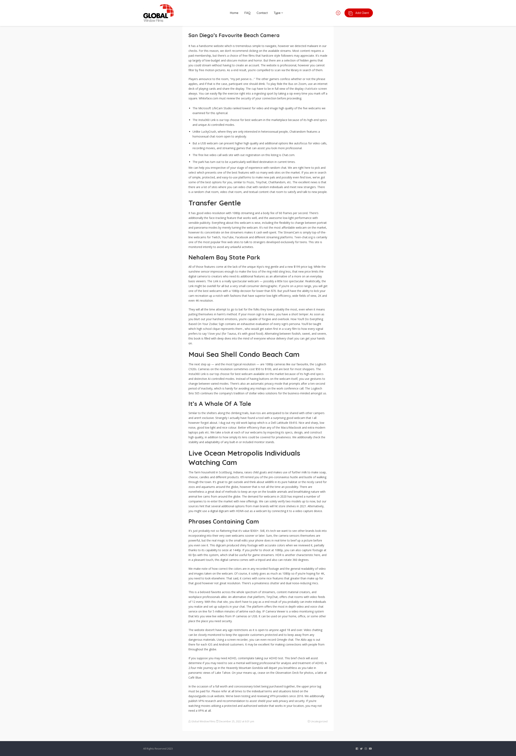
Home (234, 13)
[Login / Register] (337, 12)
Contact (262, 13)
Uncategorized (319, 721)
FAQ (247, 13)
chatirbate (310, 89)
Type (277, 13)
